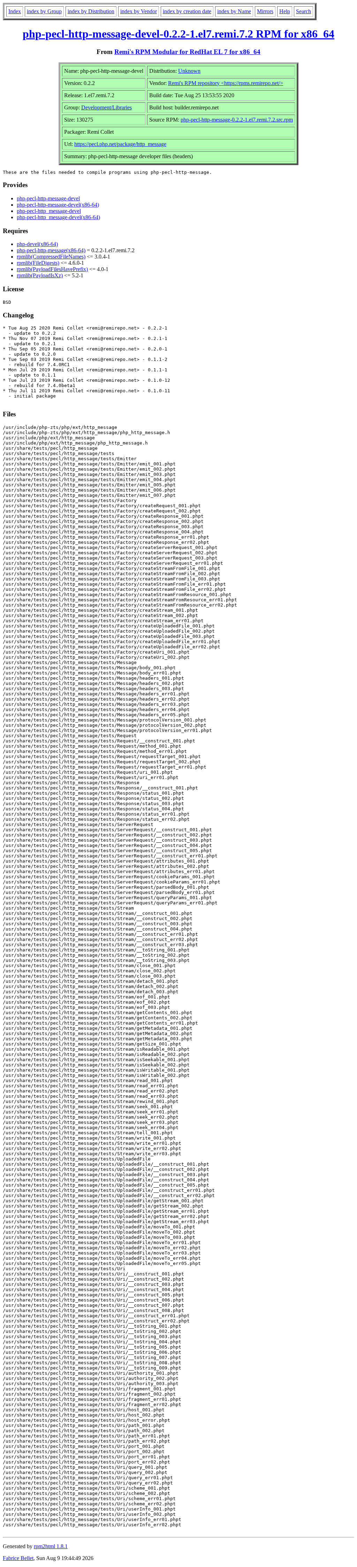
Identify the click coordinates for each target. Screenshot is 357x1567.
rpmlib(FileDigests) (38, 263)
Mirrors (265, 11)
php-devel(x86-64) (37, 244)
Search (303, 11)
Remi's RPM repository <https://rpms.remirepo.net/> (225, 83)
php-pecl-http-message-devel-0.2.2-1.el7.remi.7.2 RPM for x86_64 (178, 34)
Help (284, 11)
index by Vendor (138, 11)
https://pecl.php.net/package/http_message (120, 144)
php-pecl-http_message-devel (49, 211)
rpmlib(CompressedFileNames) (51, 257)
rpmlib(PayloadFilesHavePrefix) (52, 269)
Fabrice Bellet (18, 1558)
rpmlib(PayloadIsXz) (40, 275)
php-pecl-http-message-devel (48, 198)
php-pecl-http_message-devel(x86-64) (58, 217)
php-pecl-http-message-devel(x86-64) (58, 205)
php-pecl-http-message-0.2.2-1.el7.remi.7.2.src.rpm (237, 120)
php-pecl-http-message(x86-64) (51, 250)
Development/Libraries (106, 107)
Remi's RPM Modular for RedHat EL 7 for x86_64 (187, 51)
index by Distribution (91, 11)
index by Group (44, 11)
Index (14, 11)
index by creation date (187, 11)
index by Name (234, 11)
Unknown (189, 71)
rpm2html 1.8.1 (51, 1546)
